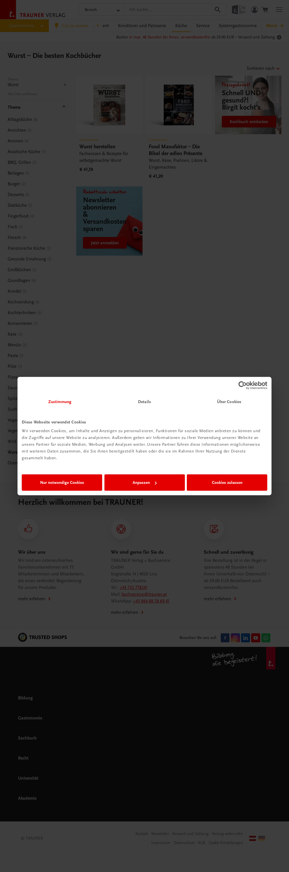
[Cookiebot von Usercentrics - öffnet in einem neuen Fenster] (242, 385)
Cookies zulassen (227, 482)
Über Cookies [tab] (229, 401)
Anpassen (141, 482)
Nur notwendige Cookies (62, 482)
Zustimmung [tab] (59, 401)
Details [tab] (144, 401)
